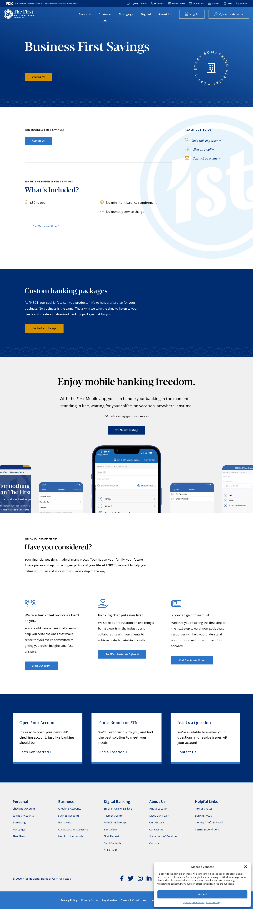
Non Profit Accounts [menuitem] (70, 836)
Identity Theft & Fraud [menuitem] (209, 822)
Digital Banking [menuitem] (117, 801)
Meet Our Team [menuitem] (159, 815)
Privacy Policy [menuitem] (69, 900)
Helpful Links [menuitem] (206, 801)
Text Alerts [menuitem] (111, 829)
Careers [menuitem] (215, 3)
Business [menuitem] (105, 14)
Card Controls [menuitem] (112, 843)
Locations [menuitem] (159, 3)
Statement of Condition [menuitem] (163, 836)
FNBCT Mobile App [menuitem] (115, 822)
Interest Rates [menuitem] (203, 808)
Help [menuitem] (229, 3)
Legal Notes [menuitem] (109, 900)
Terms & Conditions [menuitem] (207, 829)
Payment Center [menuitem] (114, 815)
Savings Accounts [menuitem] (23, 815)
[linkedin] (149, 879)
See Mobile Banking (126, 430)
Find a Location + (112, 752)
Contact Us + (188, 752)
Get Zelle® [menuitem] (110, 850)
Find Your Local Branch (45, 226)
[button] (245, 867)
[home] (19, 13)
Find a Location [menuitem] (158, 808)
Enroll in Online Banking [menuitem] (118, 808)
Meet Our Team (41, 665)
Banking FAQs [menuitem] (203, 815)
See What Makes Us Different (122, 654)
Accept (202, 894)
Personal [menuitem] (85, 14)
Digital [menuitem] (146, 14)
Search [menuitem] (243, 3)
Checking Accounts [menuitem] (24, 808)
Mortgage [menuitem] (126, 14)
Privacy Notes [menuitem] (89, 900)
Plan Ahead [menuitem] (19, 836)
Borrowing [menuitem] (19, 822)
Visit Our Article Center (192, 660)
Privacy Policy (213, 902)
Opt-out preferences (193, 902)
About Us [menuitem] (165, 14)
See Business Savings (44, 328)
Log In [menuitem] (194, 14)
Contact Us (38, 77)
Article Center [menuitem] (178, 3)
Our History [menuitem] (156, 822)
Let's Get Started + (35, 752)
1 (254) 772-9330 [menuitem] (139, 3)
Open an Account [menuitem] (231, 14)
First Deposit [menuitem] (112, 836)
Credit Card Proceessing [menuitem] (73, 829)
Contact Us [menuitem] (198, 3)
